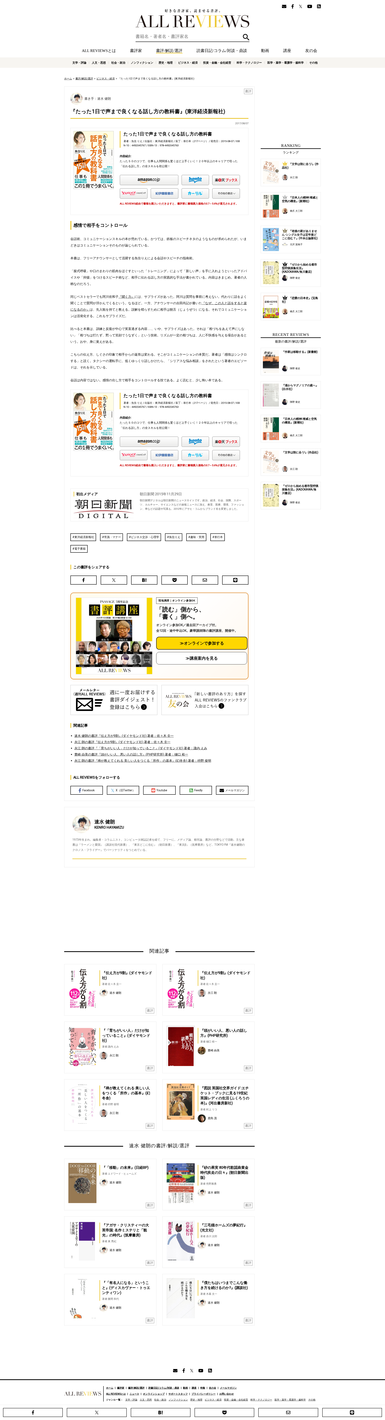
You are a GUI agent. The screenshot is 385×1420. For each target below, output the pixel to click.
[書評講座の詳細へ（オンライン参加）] (114, 635)
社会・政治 (118, 62)
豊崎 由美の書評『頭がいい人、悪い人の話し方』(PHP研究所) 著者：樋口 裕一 (131, 754)
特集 (202, 1387)
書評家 (136, 50)
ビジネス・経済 (188, 62)
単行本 (218, 537)
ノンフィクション (142, 62)
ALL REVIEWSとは (99, 50)
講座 (287, 50)
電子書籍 (80, 548)
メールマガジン (235, 790)
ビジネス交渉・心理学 (145, 537)
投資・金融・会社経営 (217, 62)
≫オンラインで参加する (202, 643)
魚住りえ (174, 537)
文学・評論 (79, 62)
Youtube (161, 790)
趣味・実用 (197, 537)
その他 (313, 62)
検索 (246, 37)
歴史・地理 (166, 62)
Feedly (198, 790)
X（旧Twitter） (125, 790)
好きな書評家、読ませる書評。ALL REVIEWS (192, 18)
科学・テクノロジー (249, 62)
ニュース (134, 1394)
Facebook (88, 790)
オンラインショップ (154, 1394)
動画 (265, 50)
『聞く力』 (127, 297)
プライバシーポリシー (203, 1394)
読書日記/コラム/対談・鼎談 (222, 50)
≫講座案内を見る (202, 658)
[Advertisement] (120, 907)
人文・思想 (99, 62)
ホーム (68, 78)
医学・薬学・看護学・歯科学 (285, 62)
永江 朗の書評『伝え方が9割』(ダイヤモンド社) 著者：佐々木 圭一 (122, 742)
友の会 (311, 50)
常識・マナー (112, 537)
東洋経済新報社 (84, 537)
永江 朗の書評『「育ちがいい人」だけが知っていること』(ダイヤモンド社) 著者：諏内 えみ (140, 748)
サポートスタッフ (178, 1394)
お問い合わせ (226, 1394)
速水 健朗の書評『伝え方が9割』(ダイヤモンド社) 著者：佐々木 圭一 (124, 736)
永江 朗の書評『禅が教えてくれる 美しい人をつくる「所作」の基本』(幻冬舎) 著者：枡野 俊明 (142, 761)
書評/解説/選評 (169, 50)
